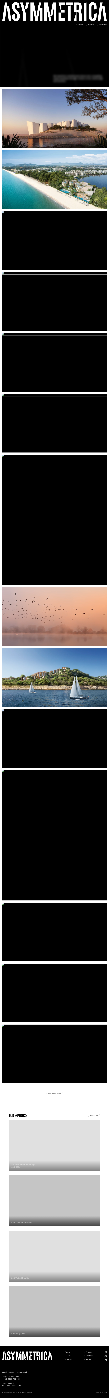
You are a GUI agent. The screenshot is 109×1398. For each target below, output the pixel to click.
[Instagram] (105, 1352)
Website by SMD (101, 1392)
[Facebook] (105, 1356)
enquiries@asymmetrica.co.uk (14, 1372)
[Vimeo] (105, 1360)
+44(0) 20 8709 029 (10, 1377)
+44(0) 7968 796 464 (11, 1379)
